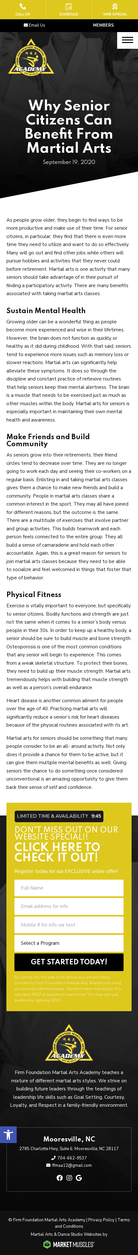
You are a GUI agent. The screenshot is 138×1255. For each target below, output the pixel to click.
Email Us (37, 25)
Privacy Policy (101, 1220)
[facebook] (59, 1178)
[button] (8, 1134)
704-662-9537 (72, 1158)
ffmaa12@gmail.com (72, 1165)
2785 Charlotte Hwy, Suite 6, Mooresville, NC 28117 (69, 1149)
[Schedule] (68, 9)
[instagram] (69, 1178)
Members (103, 25)
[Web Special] (115, 9)
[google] (79, 1178)
